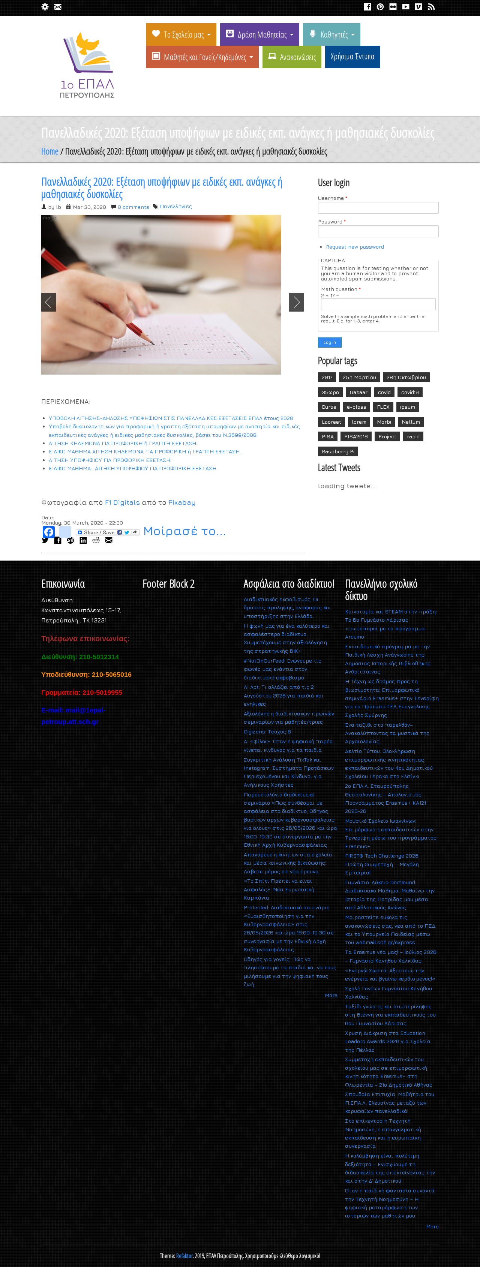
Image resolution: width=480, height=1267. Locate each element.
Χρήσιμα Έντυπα (353, 55)
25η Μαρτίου (359, 377)
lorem (359, 421)
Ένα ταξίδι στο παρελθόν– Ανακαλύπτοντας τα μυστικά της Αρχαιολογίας (387, 733)
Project (387, 436)
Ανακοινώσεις (298, 56)
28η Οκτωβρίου (406, 377)
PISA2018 (356, 436)
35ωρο (330, 392)
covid (384, 392)
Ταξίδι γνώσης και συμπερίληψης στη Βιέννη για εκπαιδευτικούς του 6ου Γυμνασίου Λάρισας (390, 1014)
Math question (341, 289)
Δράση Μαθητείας (262, 34)
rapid (413, 436)
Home (49, 151)
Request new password (355, 246)
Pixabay (182, 502)
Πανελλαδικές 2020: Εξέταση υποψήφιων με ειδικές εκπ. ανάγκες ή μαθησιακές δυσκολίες (161, 187)
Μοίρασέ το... (183, 531)
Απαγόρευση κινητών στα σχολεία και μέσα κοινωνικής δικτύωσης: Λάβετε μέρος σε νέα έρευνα (288, 862)
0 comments (133, 207)
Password (332, 221)
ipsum (407, 406)
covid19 (410, 392)
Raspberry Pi (338, 451)
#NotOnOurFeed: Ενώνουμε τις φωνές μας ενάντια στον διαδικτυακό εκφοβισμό (282, 669)
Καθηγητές (334, 34)
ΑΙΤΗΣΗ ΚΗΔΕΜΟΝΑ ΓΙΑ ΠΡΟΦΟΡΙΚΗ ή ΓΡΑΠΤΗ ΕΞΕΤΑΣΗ (122, 443)
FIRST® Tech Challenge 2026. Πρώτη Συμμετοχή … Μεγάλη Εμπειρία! (382, 864)
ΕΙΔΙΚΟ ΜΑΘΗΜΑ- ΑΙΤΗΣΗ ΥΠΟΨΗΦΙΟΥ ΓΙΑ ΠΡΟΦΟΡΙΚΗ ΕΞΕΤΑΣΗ (132, 468)
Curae (329, 406)
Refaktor (184, 1256)
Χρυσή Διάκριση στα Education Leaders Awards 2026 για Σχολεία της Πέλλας (387, 1041)
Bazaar (359, 392)
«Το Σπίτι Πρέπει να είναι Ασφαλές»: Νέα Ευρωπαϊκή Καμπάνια (279, 889)
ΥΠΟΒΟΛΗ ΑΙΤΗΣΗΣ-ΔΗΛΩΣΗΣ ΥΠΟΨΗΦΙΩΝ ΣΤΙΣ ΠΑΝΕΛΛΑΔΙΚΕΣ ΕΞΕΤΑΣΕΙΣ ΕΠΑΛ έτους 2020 (171, 418)
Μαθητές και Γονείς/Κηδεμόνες (205, 56)
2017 (327, 377)
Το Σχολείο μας (184, 34)
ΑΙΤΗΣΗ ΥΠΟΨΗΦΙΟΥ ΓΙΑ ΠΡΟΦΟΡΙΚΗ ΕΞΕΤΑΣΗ (109, 460)
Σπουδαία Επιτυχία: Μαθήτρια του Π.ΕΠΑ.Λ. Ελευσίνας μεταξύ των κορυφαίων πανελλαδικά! (389, 1102)
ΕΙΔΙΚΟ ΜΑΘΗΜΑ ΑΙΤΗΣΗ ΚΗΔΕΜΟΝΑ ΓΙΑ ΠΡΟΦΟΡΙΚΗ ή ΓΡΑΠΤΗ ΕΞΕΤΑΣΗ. (145, 451)
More (331, 995)
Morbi (384, 421)
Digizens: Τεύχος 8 (267, 731)
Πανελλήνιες (176, 206)
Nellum (411, 421)
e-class (356, 406)
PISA (328, 436)
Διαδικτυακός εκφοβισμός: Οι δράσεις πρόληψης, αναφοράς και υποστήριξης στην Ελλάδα (287, 607)
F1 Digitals (122, 502)
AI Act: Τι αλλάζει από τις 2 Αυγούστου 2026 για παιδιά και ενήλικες (284, 695)
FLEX (383, 406)
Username (332, 198)
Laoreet (331, 421)
